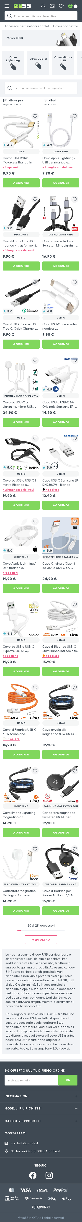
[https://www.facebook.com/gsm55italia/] (32, 1175)
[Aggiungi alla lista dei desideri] (35, 116)
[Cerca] (10, 15)
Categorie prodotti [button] (23, 1121)
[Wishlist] (61, 6)
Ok (68, 1079)
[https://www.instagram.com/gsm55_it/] (49, 1175)
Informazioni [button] (16, 1096)
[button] (21, 167)
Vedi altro (41, 939)
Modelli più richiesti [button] (23, 1108)
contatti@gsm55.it (24, 1143)
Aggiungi (21, 182)
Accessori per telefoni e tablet (27, 26)
